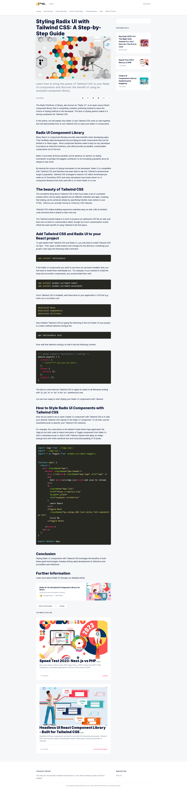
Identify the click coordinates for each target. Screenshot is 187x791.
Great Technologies (76, 11)
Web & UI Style (111, 11)
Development (48, 11)
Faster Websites (61, 11)
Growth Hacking (91, 11)
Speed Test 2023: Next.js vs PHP (67, 661)
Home (51, 4)
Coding (38, 11)
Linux (101, 11)
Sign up (119, 775)
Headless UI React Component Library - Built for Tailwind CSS (72, 729)
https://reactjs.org (68, 492)
